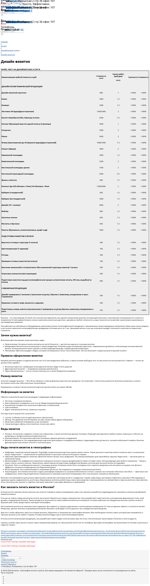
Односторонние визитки (43, 535)
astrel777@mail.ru (8, 564)
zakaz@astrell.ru (11, 21)
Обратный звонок (9, 562)
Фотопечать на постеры (22, 535)
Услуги (4, 553)
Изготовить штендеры (90, 533)
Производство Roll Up (63, 535)
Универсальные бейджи (110, 533)
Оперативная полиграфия (54, 537)
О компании (6, 551)
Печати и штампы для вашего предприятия (19, 531)
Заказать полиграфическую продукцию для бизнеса (61, 531)
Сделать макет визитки (33, 537)
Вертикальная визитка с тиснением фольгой (103, 531)
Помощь (6, 7)
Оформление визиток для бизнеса (64, 533)
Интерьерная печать (105, 535)
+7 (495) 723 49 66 (12, 29)
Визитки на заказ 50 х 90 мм (126, 535)
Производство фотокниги (84, 535)
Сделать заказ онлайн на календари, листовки (29, 533)
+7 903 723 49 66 (8, 560)
